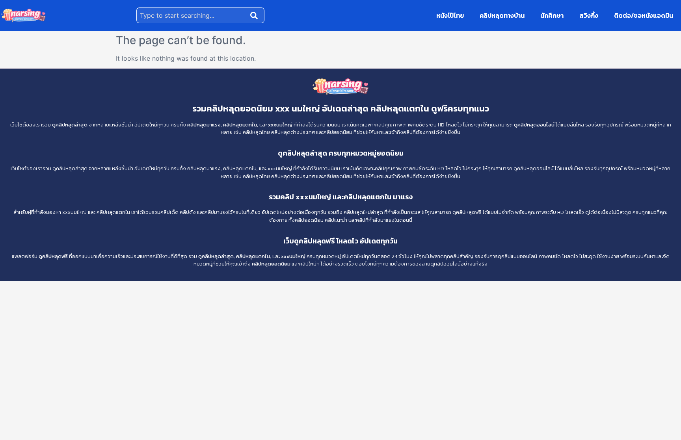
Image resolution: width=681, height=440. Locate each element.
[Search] (255, 15)
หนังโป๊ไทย (450, 15)
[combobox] (191, 15)
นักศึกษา (552, 15)
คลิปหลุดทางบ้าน (502, 15)
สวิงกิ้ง (588, 15)
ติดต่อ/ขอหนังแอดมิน (643, 15)
